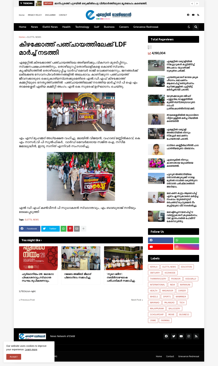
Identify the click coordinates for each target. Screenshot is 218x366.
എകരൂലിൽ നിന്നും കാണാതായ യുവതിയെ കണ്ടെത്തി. (180, 163)
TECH (182, 302)
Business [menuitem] (109, 26)
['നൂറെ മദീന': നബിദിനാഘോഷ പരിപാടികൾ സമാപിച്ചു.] (123, 258)
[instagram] (186, 247)
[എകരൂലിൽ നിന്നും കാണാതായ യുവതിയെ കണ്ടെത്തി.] (156, 163)
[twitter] (174, 336)
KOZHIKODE (170, 272)
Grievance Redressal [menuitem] (145, 26)
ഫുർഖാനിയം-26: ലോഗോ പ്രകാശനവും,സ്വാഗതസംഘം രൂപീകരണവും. (38, 277)
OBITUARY (155, 272)
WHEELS (154, 296)
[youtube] (193, 15)
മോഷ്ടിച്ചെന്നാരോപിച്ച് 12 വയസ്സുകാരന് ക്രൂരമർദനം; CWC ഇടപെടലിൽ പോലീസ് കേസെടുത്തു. (182, 217)
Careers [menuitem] (124, 26)
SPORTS (167, 296)
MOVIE (171, 314)
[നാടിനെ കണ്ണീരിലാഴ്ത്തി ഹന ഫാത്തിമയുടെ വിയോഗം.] (156, 149)
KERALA (154, 266)
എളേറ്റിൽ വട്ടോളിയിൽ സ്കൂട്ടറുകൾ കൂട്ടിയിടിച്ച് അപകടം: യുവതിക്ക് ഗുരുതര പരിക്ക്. (181, 66)
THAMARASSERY (158, 278)
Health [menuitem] (66, 26)
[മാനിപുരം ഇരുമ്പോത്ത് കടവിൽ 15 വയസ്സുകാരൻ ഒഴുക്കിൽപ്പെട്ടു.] (39, 3)
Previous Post (28, 300)
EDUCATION (186, 266)
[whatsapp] (186, 240)
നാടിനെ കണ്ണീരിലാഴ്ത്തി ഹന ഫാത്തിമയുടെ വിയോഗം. (183, 147)
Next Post (136, 300)
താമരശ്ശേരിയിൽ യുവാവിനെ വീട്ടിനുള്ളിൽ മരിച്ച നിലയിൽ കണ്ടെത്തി (183, 118)
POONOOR (176, 278)
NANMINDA (181, 296)
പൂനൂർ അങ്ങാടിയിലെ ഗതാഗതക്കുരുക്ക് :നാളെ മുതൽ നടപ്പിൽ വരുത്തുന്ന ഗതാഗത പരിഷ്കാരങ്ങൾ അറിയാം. (182, 180)
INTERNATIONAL (157, 284)
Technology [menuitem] (82, 26)
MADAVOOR (167, 290)
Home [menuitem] (22, 26)
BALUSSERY (174, 308)
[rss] (198, 15)
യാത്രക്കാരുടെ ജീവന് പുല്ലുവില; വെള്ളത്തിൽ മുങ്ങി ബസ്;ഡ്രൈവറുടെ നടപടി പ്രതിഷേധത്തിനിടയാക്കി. (181, 102)
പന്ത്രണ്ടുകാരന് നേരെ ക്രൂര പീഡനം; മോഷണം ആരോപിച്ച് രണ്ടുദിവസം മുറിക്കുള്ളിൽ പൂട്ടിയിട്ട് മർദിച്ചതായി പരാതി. (182, 83)
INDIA (172, 284)
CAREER (182, 290)
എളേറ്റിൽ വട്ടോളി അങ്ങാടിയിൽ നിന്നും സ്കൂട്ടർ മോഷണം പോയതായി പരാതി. (179, 134)
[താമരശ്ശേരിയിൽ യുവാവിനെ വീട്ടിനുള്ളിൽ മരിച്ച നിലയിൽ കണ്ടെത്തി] (156, 119)
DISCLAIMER (50, 15)
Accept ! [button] (14, 357)
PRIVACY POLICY (35, 15)
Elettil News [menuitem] (50, 26)
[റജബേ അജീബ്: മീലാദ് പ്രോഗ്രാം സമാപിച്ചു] (80, 258)
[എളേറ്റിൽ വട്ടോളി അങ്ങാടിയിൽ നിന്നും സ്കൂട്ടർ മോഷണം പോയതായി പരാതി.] (156, 133)
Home (22, 15)
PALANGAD (169, 302)
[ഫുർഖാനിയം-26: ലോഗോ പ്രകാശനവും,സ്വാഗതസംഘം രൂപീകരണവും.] (38, 258)
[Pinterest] (70, 229)
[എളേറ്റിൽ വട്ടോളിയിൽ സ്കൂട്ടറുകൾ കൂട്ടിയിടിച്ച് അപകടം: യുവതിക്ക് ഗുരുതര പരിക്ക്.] (156, 65)
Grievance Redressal (188, 356)
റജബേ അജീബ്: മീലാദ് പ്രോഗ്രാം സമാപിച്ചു (77, 275)
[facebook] (188, 15)
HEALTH (153, 290)
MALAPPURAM (157, 308)
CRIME (153, 320)
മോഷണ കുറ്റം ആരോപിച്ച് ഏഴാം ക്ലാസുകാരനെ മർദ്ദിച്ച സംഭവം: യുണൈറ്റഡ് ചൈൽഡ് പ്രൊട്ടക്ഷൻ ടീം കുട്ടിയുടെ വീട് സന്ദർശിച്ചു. (182, 199)
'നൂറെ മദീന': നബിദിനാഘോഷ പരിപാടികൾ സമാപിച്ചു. (121, 277)
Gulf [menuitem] (96, 26)
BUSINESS (184, 314)
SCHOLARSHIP (157, 314)
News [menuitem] (34, 26)
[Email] (77, 229)
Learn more (31, 349)
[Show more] (83, 229)
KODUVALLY (190, 278)
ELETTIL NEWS (34, 37)
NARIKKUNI (185, 284)
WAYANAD (154, 302)
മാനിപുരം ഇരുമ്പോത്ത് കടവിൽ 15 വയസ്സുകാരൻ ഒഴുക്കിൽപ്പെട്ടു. (95, 3)
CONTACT (63, 15)
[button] (192, 4)
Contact (170, 356)
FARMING (165, 320)
